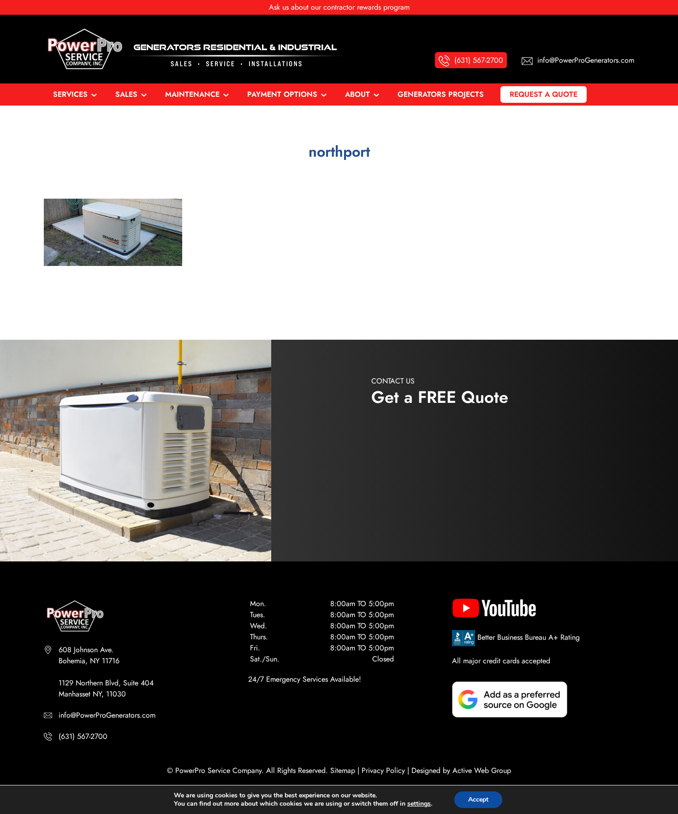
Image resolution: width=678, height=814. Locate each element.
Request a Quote (543, 94)
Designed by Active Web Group (461, 770)
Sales (126, 94)
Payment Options (282, 94)
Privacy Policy (383, 770)
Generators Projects (441, 94)
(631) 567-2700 (83, 736)
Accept (478, 799)
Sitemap (342, 770)
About (357, 94)
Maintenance (192, 94)
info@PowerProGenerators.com (107, 715)
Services (70, 94)
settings (419, 804)
